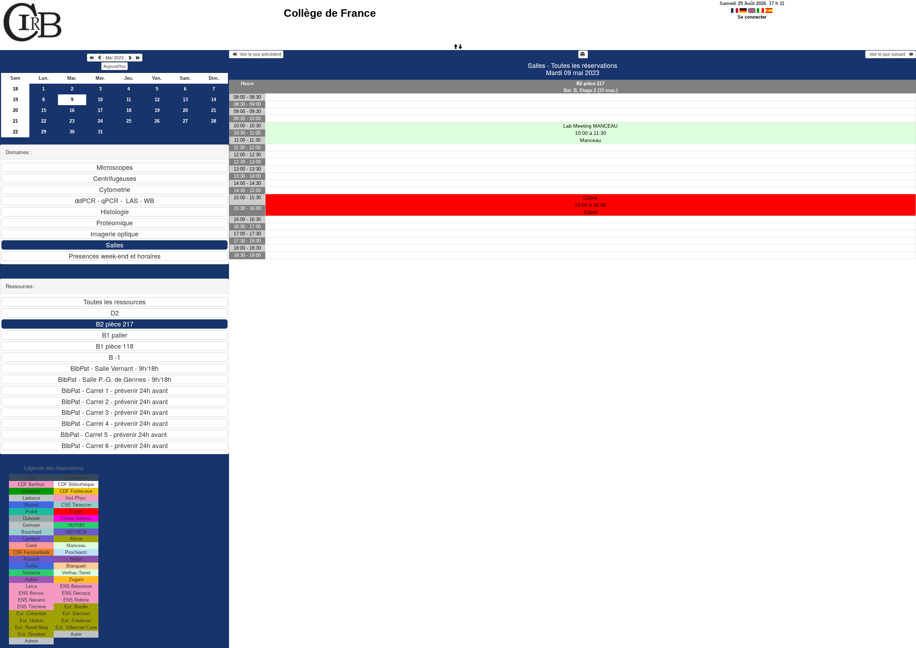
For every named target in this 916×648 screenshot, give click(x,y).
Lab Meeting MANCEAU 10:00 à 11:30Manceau (590, 133)
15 (43, 110)
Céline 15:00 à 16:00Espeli (590, 205)
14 (213, 99)
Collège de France (330, 13)
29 (43, 131)
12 (157, 99)
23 (71, 121)
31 (100, 131)
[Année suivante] (138, 58)
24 (100, 121)
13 (185, 99)
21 (213, 110)
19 (15, 99)
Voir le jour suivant (888, 54)
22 (43, 121)
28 (213, 121)
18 (15, 89)
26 (157, 121)
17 (100, 110)
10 (100, 99)
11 (128, 99)
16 (71, 110)
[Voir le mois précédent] (99, 58)
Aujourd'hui (114, 66)
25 (128, 121)
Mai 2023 (115, 57)
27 (185, 121)
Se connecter (751, 17)
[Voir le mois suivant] (130, 58)
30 (71, 131)
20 (15, 110)
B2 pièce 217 (590, 83)
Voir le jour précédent (259, 54)
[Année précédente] (91, 58)
